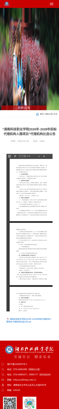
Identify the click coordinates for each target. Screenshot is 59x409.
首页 (42, 114)
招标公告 (49, 114)
